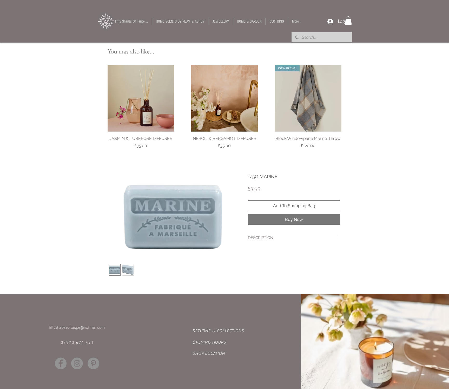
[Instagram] (77, 363)
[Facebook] (61, 363)
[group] (224, 110)
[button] (348, 20)
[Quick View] (141, 98)
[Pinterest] (93, 363)
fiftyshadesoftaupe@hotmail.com (77, 327)
